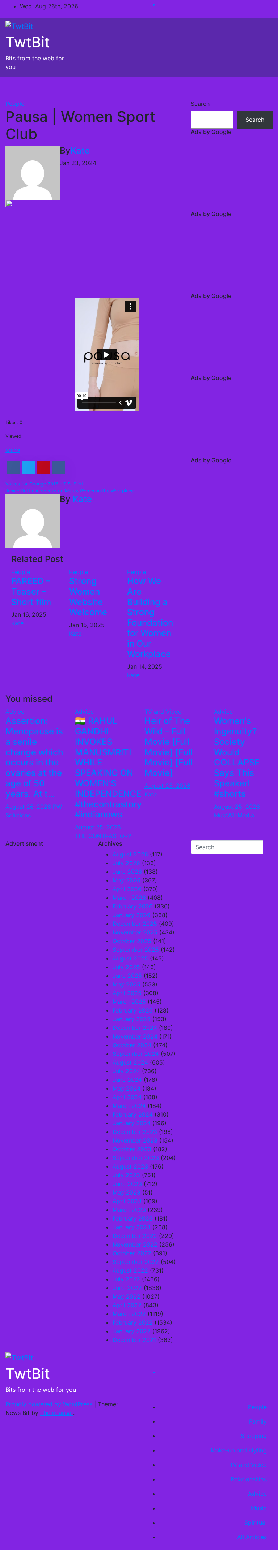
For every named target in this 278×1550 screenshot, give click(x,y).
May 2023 (126, 1192)
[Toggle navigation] (262, 88)
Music (259, 1508)
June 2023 (127, 1183)
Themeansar (56, 1412)
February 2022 (133, 1322)
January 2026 (132, 915)
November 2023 (135, 1140)
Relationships (249, 1479)
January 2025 (132, 1019)
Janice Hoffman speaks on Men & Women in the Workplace (69, 490)
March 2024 (129, 1105)
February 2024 (133, 1114)
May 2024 (126, 1088)
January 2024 (132, 1123)
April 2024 (127, 1097)
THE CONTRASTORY (103, 835)
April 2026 (127, 889)
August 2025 (130, 958)
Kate (80, 150)
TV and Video (163, 711)
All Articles (252, 1537)
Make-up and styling (239, 1450)
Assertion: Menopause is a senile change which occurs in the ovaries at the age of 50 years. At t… (34, 757)
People (14, 103)
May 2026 (126, 880)
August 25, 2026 (98, 827)
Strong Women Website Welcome (88, 596)
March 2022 (129, 1313)
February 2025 (133, 1010)
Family (258, 1421)
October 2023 (132, 1149)
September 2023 (136, 1157)
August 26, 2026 (29, 806)
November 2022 (135, 1244)
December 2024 (135, 1027)
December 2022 (135, 1235)
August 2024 (130, 1062)
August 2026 (130, 854)
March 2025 (129, 1001)
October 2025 (132, 941)
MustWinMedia (234, 815)
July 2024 (126, 1071)
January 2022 (132, 1331)
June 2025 (127, 975)
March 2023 (129, 1209)
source (12, 450)
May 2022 (126, 1296)
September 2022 (136, 1261)
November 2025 (135, 932)
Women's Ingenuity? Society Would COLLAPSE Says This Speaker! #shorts (237, 757)
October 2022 (132, 1253)
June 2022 (127, 1287)
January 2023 (132, 1227)
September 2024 (136, 1053)
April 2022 (127, 1305)
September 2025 (136, 949)
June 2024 (127, 1079)
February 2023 (133, 1218)
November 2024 (135, 1036)
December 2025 (135, 923)
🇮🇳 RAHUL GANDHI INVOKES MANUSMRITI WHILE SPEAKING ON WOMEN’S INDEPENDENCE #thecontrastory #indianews (108, 768)
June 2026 (127, 871)
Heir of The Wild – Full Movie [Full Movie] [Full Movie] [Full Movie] (168, 747)
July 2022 (126, 1279)
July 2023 (126, 1175)
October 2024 (132, 1045)
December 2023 (135, 1131)
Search (200, 103)
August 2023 (130, 1166)
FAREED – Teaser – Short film (31, 591)
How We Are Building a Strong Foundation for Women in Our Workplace (150, 617)
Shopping (254, 1435)
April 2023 (127, 1201)
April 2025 (127, 993)
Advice (14, 711)
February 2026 (133, 906)
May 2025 (126, 984)
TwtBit (27, 42)
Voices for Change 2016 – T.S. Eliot (44, 484)
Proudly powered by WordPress (49, 1404)
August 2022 (130, 1270)
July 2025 (126, 967)
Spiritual (255, 1522)
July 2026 (126, 863)
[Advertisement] (232, 174)
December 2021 (134, 1339)
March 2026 (129, 897)
